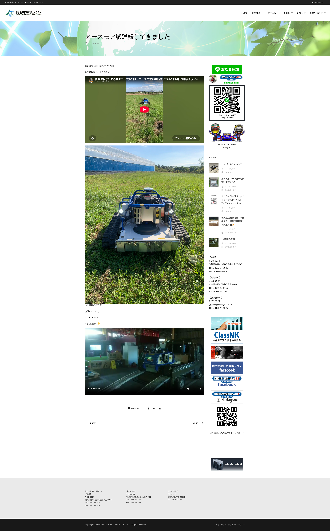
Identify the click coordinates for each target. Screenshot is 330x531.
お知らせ (301, 12)
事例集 (286, 12)
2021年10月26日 (95, 43)
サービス (272, 12)
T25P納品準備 (228, 238)
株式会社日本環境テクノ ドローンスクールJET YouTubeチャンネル (233, 200)
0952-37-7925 (319, 2)
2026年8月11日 (230, 169)
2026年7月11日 (230, 208)
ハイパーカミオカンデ (231, 164)
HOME (244, 12)
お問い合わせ (316, 12)
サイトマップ (221, 525)
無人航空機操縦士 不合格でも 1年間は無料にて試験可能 (232, 221)
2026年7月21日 (230, 186)
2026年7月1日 (230, 229)
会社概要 (256, 12)
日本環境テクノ (230, 172)
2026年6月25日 (230, 243)
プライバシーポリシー (236, 525)
